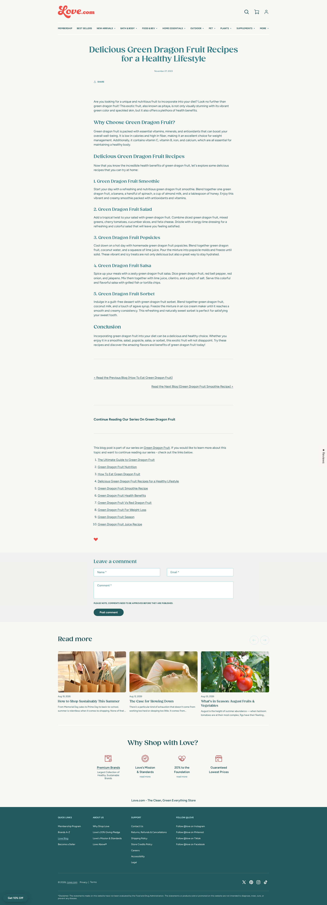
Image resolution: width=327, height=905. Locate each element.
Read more (75, 639)
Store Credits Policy (141, 844)
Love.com (72, 882)
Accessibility (138, 856)
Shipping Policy (139, 838)
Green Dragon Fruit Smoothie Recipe (123, 488)
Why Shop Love (101, 826)
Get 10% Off (15, 898)
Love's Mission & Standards (107, 838)
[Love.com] (76, 11)
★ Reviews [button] (323, 456)
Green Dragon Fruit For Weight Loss (122, 510)
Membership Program (69, 826)
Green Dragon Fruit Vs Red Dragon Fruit (125, 503)
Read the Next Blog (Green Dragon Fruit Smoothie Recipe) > (192, 386)
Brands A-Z (64, 832)
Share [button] (100, 82)
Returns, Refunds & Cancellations (149, 832)
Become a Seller (66, 844)
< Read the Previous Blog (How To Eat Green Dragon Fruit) (133, 378)
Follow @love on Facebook (190, 844)
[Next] (264, 640)
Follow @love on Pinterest (190, 832)
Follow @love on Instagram (190, 826)
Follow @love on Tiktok (188, 838)
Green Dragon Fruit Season (116, 517)
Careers (135, 850)
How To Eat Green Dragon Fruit (119, 474)
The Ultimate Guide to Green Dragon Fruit (126, 460)
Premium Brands (108, 767)
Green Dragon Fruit (157, 448)
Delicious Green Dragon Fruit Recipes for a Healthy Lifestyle (138, 481)
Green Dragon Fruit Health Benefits (122, 495)
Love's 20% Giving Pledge (106, 832)
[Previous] (254, 640)
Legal (134, 862)
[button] (106, 28)
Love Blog (63, 838)
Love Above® (100, 844)
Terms (93, 882)
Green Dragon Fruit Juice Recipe (120, 524)
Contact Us (137, 826)
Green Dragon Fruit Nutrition (117, 467)
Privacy (83, 882)
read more (145, 776)
